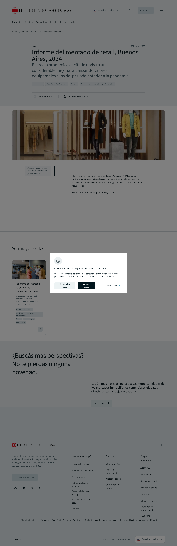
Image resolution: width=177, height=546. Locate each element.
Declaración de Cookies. (104, 276)
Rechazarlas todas (65, 285)
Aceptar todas (86, 285)
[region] (88, 273)
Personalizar (113, 285)
